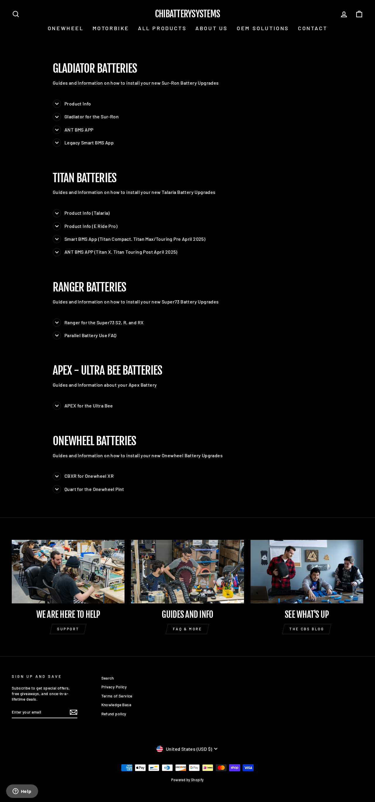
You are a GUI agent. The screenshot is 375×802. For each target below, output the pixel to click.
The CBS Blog (306, 629)
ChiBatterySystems (187, 14)
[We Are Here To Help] (68, 571)
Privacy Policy (114, 686)
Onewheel (66, 28)
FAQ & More (187, 629)
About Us (211, 28)
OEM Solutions (263, 28)
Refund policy (113, 713)
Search (107, 677)
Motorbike (111, 28)
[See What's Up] (306, 571)
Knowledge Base (116, 704)
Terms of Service (116, 695)
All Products (162, 28)
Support (68, 629)
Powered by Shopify (187, 780)
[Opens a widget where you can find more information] (22, 791)
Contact (312, 28)
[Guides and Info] (187, 571)
